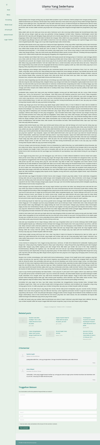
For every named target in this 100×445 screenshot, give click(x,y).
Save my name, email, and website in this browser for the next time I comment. (38, 424)
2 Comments (68, 307)
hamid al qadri (31, 354)
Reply (94, 362)
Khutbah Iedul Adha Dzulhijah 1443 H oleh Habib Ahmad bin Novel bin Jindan (35, 320)
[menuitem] (7, 10)
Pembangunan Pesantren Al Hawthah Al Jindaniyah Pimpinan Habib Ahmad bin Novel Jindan (89, 321)
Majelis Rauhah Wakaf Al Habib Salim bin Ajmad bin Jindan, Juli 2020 (62, 319)
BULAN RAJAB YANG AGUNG (61, 332)
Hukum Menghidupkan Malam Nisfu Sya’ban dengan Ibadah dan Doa (35, 333)
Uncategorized (52, 307)
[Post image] (23, 320)
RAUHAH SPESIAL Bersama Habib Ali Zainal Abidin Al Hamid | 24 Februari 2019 (89, 334)
